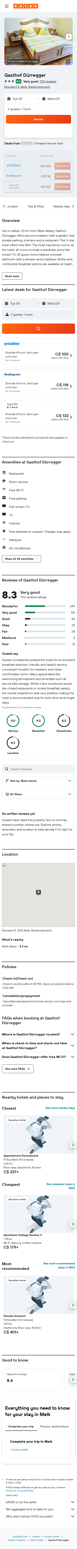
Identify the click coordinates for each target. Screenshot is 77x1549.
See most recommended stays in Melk (59, 1265)
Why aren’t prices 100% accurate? (29, 1516)
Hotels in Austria (17, 1540)
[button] (6, 6)
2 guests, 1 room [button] (19, 109)
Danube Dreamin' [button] (15, 1316)
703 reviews (47, 81)
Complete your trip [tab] (21, 1426)
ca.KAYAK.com (20, 1536)
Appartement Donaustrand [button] (21, 1155)
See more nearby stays (60, 1108)
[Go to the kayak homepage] (25, 6)
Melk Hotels (36, 1540)
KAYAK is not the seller (21, 1502)
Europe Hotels (52, 1536)
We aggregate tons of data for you (29, 1509)
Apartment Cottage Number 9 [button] (23, 1235)
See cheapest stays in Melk (61, 1186)
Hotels (35, 1536)
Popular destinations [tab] (54, 1426)
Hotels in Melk (19, 1449)
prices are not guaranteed (19, 1490)
